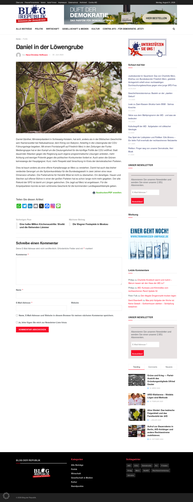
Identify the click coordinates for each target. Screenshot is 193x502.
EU (156, 465)
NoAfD (146, 470)
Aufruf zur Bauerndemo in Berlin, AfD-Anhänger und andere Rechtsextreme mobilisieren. (160, 431)
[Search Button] (174, 28)
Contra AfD (93, 2)
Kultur (96, 28)
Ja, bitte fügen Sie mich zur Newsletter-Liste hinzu (42, 322)
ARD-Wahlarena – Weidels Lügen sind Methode (160, 396)
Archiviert (83, 2)
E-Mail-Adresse (24, 302)
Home (18, 39)
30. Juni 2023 (57, 54)
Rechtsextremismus (161, 470)
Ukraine (131, 475)
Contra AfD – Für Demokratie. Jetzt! (123, 28)
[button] (6, 496)
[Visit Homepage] (32, 14)
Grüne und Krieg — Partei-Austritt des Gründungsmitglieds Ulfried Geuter (161, 380)
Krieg (130, 470)
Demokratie (146, 465)
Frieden (164, 465)
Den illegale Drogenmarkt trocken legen (158, 295)
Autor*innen (52, 2)
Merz (138, 470)
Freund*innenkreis (32, 2)
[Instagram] (53, 206)
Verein (43, 2)
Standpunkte (77, 486)
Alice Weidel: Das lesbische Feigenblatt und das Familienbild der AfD (160, 413)
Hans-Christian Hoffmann (37, 54)
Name (19, 289)
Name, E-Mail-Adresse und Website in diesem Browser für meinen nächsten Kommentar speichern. (66, 315)
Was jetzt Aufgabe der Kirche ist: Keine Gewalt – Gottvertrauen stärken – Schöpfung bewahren (151, 303)
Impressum (62, 2)
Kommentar (22, 254)
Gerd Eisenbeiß (135, 300)
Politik (39, 28)
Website (75, 302)
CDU (136, 465)
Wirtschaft (52, 28)
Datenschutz (73, 2)
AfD (129, 465)
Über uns (19, 2)
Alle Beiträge (24, 28)
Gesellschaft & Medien (75, 28)
